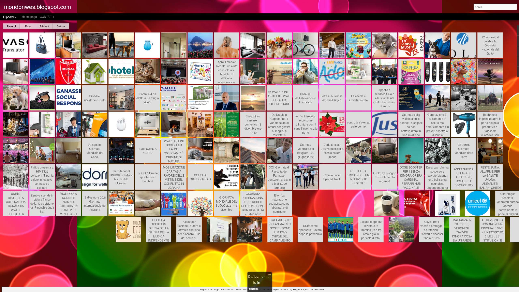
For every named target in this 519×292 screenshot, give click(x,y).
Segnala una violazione (312, 289)
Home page (29, 17)
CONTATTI (47, 17)
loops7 (276, 289)
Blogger (296, 289)
